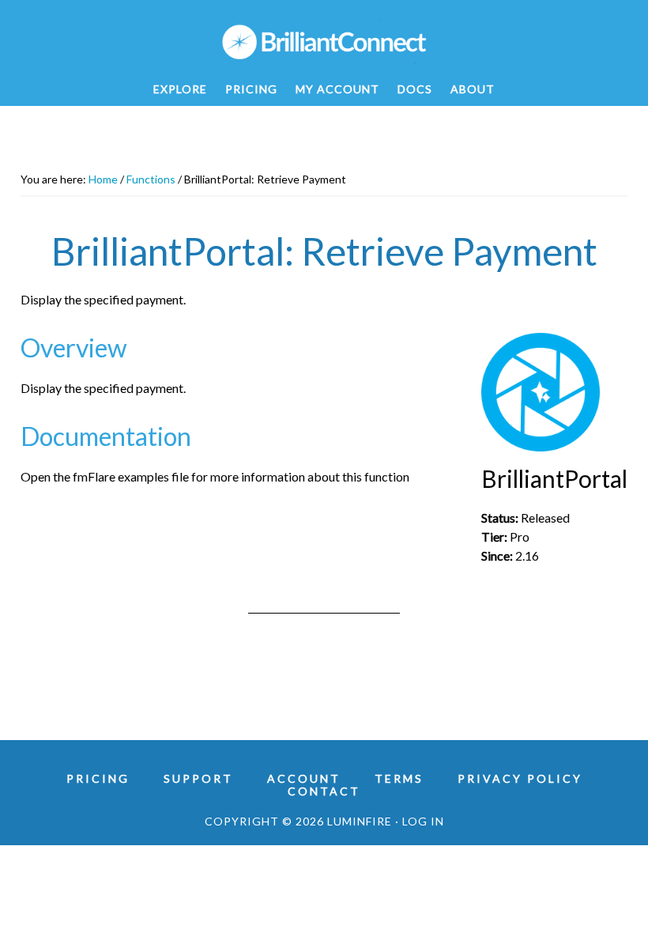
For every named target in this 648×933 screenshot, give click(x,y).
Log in (423, 821)
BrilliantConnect (324, 42)
